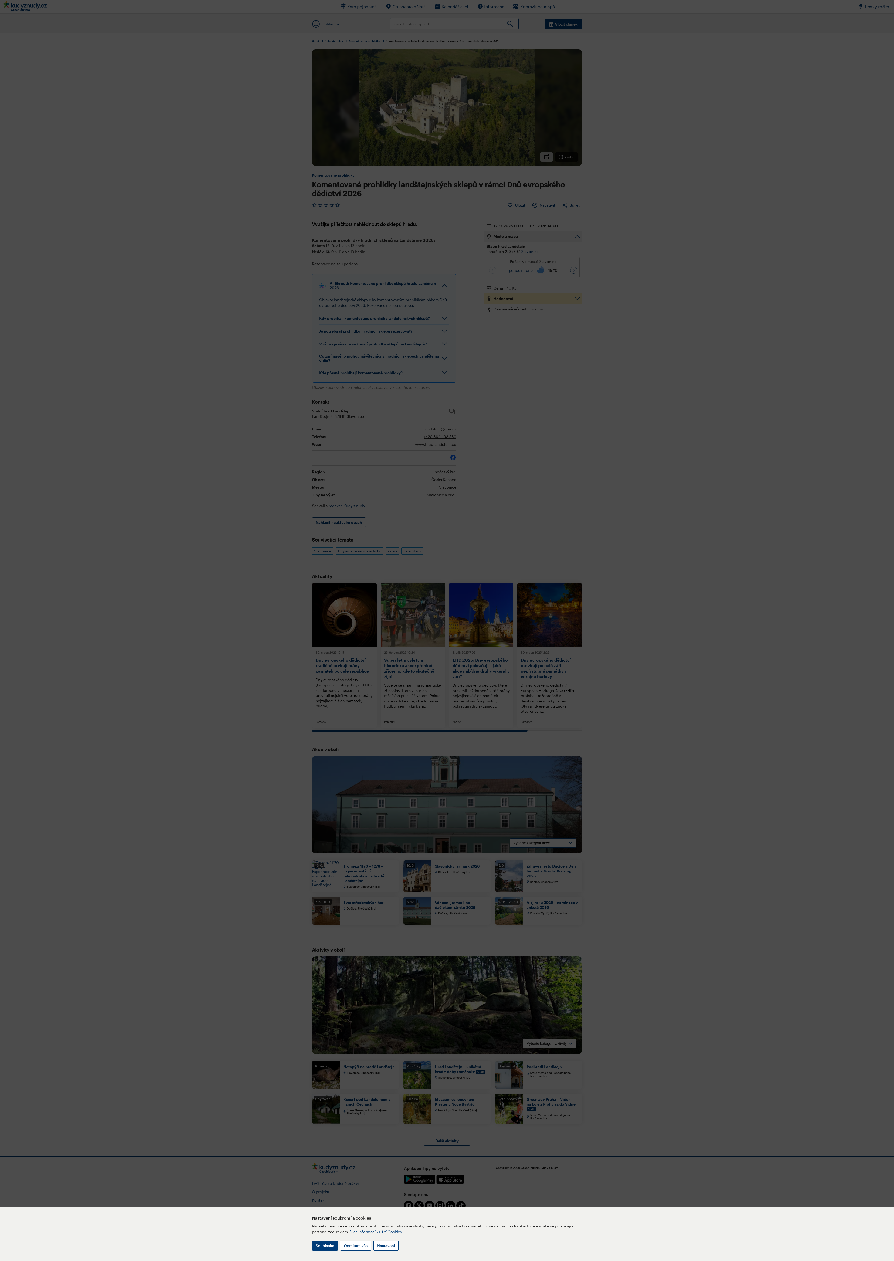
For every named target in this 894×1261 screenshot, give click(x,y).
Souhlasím (325, 1245)
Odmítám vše (356, 1245)
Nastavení (386, 1245)
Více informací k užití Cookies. (376, 1232)
